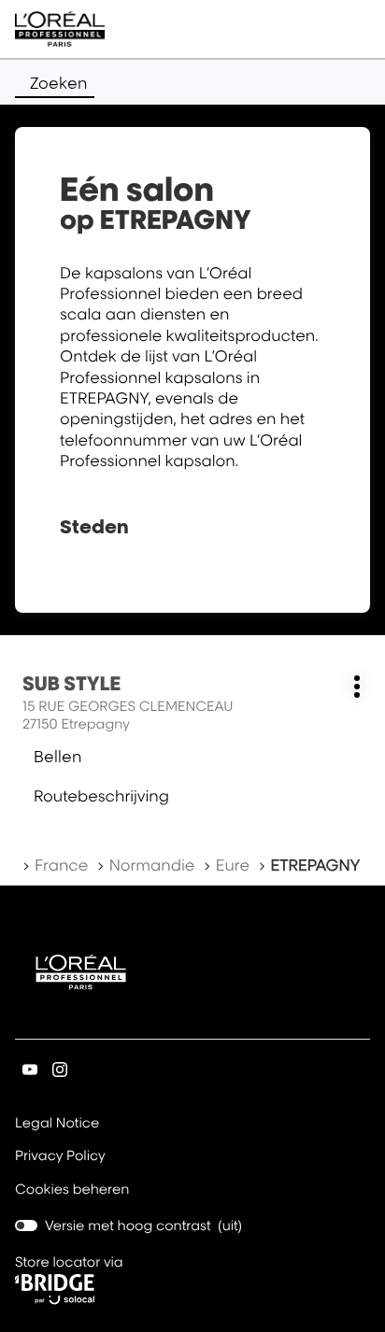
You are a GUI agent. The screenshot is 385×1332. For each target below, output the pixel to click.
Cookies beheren (72, 1189)
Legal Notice (57, 1124)
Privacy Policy (60, 1157)
